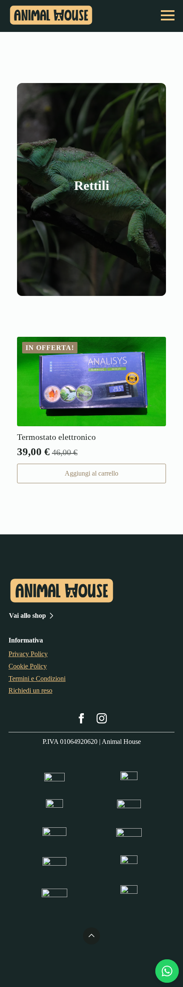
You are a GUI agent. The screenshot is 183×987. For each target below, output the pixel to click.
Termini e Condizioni (37, 678)
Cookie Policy (28, 666)
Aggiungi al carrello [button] (91, 473)
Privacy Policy (28, 653)
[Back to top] (91, 935)
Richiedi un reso (30, 690)
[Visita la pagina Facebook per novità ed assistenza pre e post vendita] (81, 718)
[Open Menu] (167, 15)
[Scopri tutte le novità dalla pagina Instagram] (102, 718)
